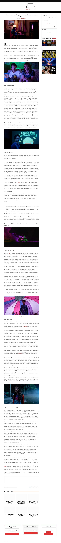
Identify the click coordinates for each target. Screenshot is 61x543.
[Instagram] (46, 17)
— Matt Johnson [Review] (9, 514)
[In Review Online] (30, 6)
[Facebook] (32, 486)
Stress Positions (30, 324)
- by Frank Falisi (23, 18)
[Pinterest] (35, 486)
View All (54, 26)
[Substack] (52, 17)
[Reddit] (38, 486)
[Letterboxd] (49, 17)
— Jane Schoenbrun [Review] (33, 515)
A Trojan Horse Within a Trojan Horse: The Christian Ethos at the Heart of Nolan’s (21, 502)
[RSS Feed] (55, 17)
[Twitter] (33, 486)
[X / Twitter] (43, 17)
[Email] (36, 486)
